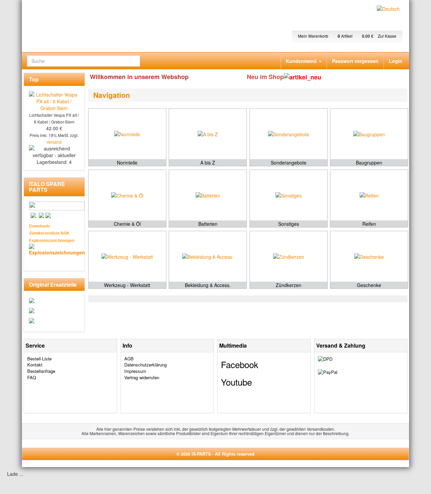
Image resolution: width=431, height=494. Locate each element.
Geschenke (369, 285)
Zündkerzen (288, 285)
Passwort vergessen (355, 61)
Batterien (208, 223)
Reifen (369, 223)
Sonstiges (288, 223)
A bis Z (207, 162)
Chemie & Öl (127, 223)
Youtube (236, 382)
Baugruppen (369, 162)
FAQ (31, 377)
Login (395, 61)
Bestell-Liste (39, 358)
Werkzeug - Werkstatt (127, 285)
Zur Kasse (387, 36)
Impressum (135, 371)
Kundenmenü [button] (302, 61)
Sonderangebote (288, 162)
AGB (129, 358)
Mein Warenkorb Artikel (326, 36)
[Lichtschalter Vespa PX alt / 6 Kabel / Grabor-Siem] (54, 100)
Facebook (239, 364)
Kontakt (34, 364)
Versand (54, 142)
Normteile (127, 162)
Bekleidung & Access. (208, 285)
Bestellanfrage (41, 371)
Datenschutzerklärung (145, 364)
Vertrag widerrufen (141, 377)
